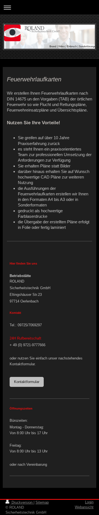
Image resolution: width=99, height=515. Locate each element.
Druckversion (22, 502)
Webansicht (84, 507)
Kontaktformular (26, 382)
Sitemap (42, 502)
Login (89, 502)
